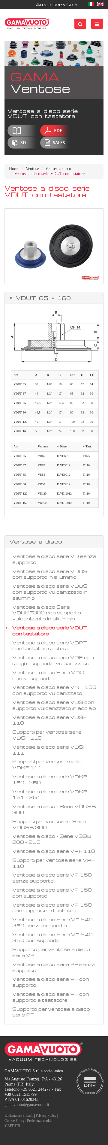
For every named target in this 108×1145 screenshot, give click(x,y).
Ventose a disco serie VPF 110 (53, 851)
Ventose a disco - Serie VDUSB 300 (54, 809)
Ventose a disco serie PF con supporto (50, 982)
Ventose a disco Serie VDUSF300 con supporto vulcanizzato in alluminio (46, 613)
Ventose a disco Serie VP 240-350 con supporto (53, 937)
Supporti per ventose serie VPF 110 (53, 863)
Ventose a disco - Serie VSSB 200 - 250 (52, 839)
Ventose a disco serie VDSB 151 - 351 (50, 795)
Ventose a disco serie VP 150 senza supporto (52, 878)
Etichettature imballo (18, 1115)
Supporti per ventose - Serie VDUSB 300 (49, 824)
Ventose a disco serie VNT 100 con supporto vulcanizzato (54, 690)
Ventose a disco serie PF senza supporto (53, 967)
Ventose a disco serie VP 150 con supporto (52, 893)
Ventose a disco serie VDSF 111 (49, 750)
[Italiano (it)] (91, 5)
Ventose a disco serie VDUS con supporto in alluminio (49, 574)
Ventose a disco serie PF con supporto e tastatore (50, 997)
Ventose (32, 168)
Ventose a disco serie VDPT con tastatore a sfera (49, 646)
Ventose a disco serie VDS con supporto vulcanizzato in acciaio (54, 705)
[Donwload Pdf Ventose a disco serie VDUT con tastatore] (56, 131)
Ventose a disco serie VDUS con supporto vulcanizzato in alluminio (50, 592)
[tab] (54, 298)
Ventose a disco (58, 168)
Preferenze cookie (39, 1121)
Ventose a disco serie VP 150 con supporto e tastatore (52, 908)
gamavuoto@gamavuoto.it (26, 1104)
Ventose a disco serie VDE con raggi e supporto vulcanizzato (53, 660)
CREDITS (12, 1126)
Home (14, 168)
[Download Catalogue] (23, 131)
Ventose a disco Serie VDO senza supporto (48, 675)
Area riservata (55, 5)
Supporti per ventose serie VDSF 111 (47, 765)
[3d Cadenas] (23, 143)
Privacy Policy (46, 1115)
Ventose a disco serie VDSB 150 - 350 (50, 780)
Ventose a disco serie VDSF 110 (49, 720)
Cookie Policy (14, 1121)
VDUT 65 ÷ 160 (41, 298)
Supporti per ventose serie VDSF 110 (47, 735)
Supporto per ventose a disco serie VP (51, 952)
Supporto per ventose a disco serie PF (51, 1012)
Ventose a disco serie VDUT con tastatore (49, 631)
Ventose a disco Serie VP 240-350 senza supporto (53, 922)
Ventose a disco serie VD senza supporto (54, 559)
